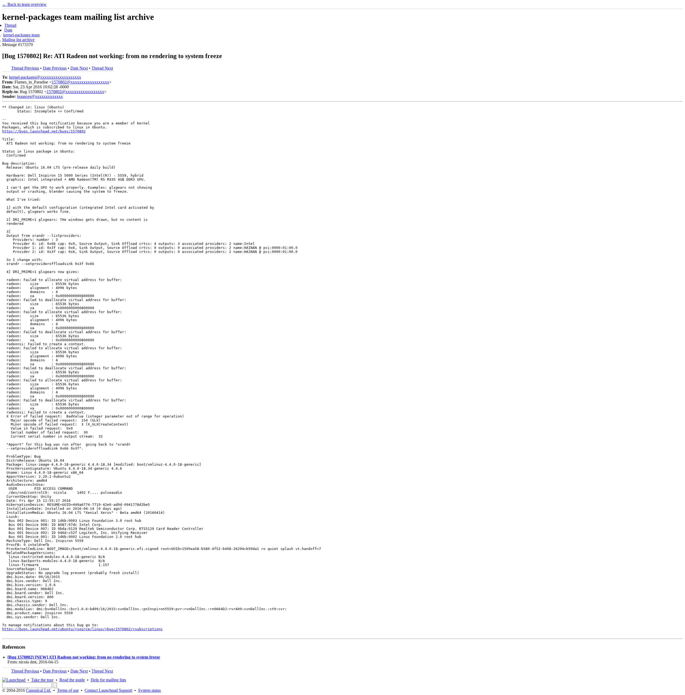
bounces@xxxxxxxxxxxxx (40, 96)
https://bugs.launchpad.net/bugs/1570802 (44, 131)
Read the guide (72, 680)
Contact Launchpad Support (108, 690)
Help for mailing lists (108, 680)
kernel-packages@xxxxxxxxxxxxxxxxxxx (45, 77)
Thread (10, 25)
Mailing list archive (18, 39)
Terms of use (68, 690)
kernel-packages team (21, 35)
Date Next (79, 68)
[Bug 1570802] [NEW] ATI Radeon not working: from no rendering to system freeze (83, 657)
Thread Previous (25, 68)
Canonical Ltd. (38, 690)
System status (149, 690)
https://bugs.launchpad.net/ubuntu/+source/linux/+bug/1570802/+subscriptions (82, 629)
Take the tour (42, 680)
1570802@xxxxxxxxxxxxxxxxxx (80, 82)
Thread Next (102, 68)
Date (8, 30)
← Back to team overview (24, 4)
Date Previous (55, 68)
